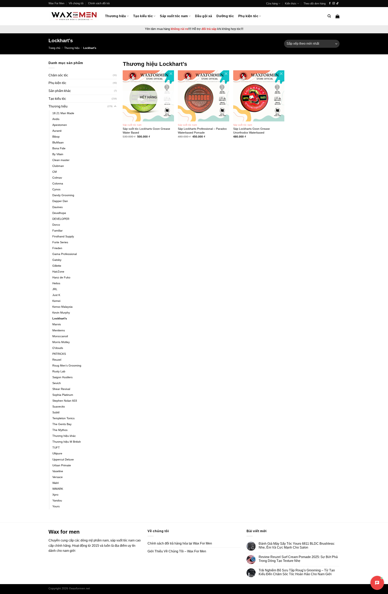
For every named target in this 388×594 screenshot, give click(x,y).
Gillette (56, 265)
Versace (57, 477)
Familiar (57, 230)
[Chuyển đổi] (115, 106)
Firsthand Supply (63, 236)
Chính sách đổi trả (99, 3)
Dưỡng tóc (225, 16)
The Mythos (59, 430)
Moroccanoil (60, 336)
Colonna (57, 183)
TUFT (56, 447)
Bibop (56, 136)
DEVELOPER (60, 218)
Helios (56, 283)
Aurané (57, 130)
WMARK (57, 488)
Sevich (56, 383)
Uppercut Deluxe (63, 459)
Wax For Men (56, 3)
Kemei (56, 300)
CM (54, 171)
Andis (55, 119)
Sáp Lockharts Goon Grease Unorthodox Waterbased (251, 130)
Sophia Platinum (62, 394)
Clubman (58, 165)
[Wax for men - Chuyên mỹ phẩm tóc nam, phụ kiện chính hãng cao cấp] (73, 16)
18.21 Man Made (63, 113)
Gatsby (56, 259)
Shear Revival (61, 389)
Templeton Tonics (63, 418)
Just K (56, 295)
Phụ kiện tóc (248, 16)
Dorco (56, 224)
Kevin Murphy (61, 312)
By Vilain (57, 154)
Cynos (56, 189)
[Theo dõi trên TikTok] (337, 3)
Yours (56, 506)
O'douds (57, 348)
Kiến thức (290, 3)
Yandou (57, 500)
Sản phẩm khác (59, 91)
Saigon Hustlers (62, 377)
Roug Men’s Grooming (66, 365)
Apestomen (59, 124)
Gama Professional (64, 254)
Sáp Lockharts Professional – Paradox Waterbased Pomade (202, 130)
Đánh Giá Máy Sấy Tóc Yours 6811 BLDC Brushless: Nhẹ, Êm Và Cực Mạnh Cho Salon (297, 545)
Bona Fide (58, 148)
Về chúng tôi (76, 3)
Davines (57, 207)
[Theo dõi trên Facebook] (330, 3)
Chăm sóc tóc (58, 75)
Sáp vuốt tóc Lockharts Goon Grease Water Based (146, 130)
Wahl (55, 482)
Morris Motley (61, 342)
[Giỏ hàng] (337, 16)
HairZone (58, 271)
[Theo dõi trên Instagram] (333, 3)
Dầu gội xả (203, 16)
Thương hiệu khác (64, 435)
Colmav (57, 177)
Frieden (57, 248)
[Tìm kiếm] (329, 16)
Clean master (61, 160)
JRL (54, 289)
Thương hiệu (115, 16)
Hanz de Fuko (61, 277)
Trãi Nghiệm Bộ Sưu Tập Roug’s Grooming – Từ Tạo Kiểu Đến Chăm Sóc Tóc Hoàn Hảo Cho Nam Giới (297, 572)
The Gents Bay (62, 424)
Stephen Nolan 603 (64, 400)
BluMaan (58, 142)
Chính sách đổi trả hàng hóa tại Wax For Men (180, 543)
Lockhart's (59, 318)
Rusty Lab (58, 371)
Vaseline (57, 471)
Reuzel (56, 359)
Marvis (56, 324)
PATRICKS (59, 353)
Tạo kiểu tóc (143, 16)
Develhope (59, 213)
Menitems (58, 330)
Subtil (55, 412)
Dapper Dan (60, 201)
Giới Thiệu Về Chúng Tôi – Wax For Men (177, 551)
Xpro (55, 494)
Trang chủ (54, 48)
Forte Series (60, 242)
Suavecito (58, 406)
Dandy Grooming (63, 195)
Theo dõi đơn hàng (315, 3)
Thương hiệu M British (66, 441)
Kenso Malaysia (62, 306)
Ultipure (57, 453)
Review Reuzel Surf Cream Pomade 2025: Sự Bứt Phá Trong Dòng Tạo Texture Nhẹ (298, 558)
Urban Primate (61, 465)
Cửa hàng (272, 3)
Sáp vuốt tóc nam (174, 16)
